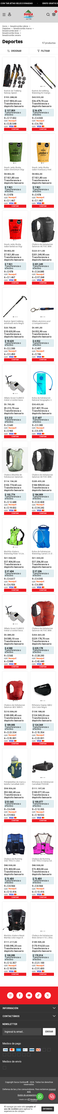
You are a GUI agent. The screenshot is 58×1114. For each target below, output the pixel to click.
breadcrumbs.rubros (19, 26)
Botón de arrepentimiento (29, 1095)
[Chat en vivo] (52, 1096)
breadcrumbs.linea (10, 33)
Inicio (4, 26)
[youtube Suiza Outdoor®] (29, 995)
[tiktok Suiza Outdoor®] (38, 995)
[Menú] (4, 14)
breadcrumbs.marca (23, 28)
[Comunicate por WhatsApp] (40, 1096)
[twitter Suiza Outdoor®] (47, 995)
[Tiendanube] (29, 1100)
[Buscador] (48, 14)
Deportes (6, 28)
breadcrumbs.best (10, 31)
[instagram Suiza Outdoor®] (10, 995)
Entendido (47, 1109)
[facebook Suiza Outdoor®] (19, 995)
